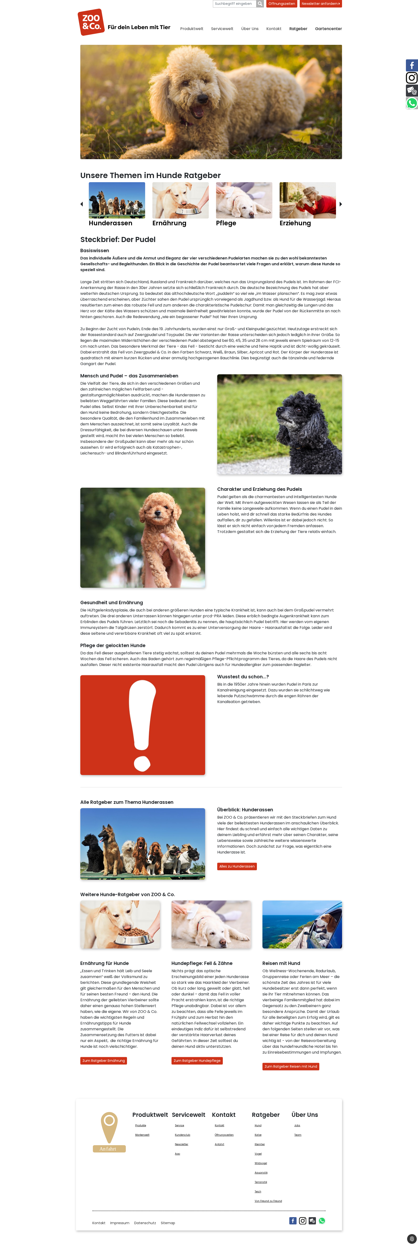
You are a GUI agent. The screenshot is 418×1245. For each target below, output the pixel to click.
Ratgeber (298, 28)
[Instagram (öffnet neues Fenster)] (302, 1220)
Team (297, 1135)
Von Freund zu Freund (268, 1201)
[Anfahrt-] (109, 1134)
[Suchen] (260, 4)
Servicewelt (222, 28)
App (177, 1154)
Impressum (119, 1223)
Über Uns (250, 28)
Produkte (140, 1125)
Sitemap (168, 1223)
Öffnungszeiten (282, 3)
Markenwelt (142, 1135)
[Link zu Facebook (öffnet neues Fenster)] (412, 65)
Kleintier (260, 1144)
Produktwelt (191, 28)
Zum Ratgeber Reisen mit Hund (291, 1066)
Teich (258, 1191)
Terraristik (261, 1182)
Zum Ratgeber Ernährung (103, 1060)
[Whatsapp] (322, 1220)
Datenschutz (145, 1223)
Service (179, 1125)
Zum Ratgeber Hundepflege (197, 1060)
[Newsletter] (312, 1220)
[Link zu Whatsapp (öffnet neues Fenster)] (412, 103)
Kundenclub (182, 1135)
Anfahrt (219, 1144)
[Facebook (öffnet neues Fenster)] (293, 1220)
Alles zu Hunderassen (237, 866)
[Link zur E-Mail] (412, 91)
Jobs (297, 1125)
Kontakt (274, 28)
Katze (258, 1135)
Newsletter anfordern (320, 3)
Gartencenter (328, 28)
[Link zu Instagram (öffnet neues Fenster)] (412, 78)
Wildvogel (261, 1163)
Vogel (258, 1154)
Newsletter (181, 1144)
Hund (258, 1125)
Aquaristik (261, 1173)
